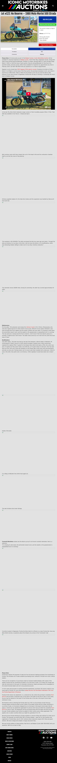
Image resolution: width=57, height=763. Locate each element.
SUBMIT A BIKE (9, 744)
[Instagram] (47, 737)
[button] (53, 6)
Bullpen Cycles (25, 59)
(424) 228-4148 (47, 741)
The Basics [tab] (14, 51)
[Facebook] (43, 737)
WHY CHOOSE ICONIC (9, 747)
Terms (44, 748)
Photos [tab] (41, 48)
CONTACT (9, 760)
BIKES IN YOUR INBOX (9, 741)
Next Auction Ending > (47, 45)
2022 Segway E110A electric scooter (27, 69)
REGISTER (9, 731)
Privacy (46, 748)
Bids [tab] (42, 51)
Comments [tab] (14, 54)
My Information (50, 748)
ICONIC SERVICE (9, 738)
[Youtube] (51, 737)
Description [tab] (14, 48)
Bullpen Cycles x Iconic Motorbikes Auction (36, 58)
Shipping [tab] (42, 54)
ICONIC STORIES (9, 754)
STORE (9, 757)
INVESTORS (9, 751)
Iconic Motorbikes (46, 747)
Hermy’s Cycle (30, 327)
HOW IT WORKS (9, 735)
